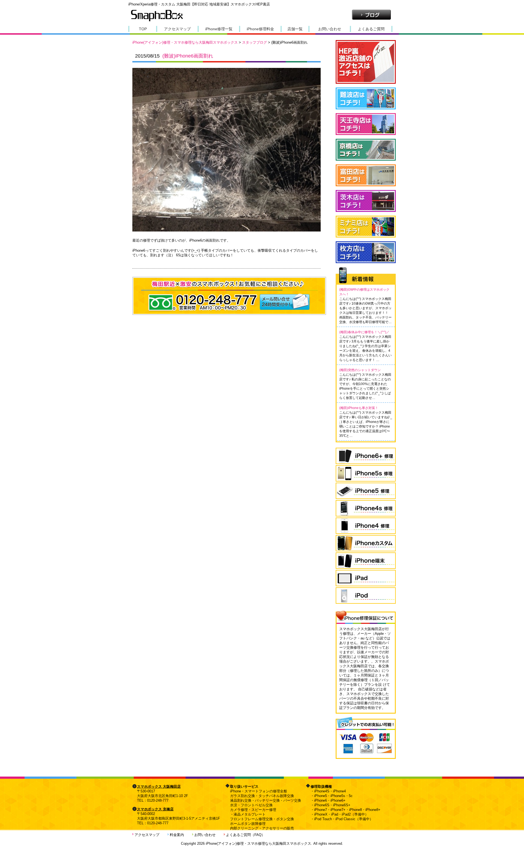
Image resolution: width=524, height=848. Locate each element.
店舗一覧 (295, 29)
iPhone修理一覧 (219, 29)
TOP (143, 29)
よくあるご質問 (371, 29)
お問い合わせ (329, 29)
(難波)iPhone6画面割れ (187, 56)
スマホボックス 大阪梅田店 (159, 786)
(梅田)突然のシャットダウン (360, 370)
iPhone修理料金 (260, 29)
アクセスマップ (177, 29)
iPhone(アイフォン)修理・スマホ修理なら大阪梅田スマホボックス (185, 42)
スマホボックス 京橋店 (155, 809)
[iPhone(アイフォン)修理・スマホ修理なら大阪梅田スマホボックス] (157, 21)
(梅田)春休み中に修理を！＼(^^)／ (364, 332)
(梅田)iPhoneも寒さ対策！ (358, 408)
